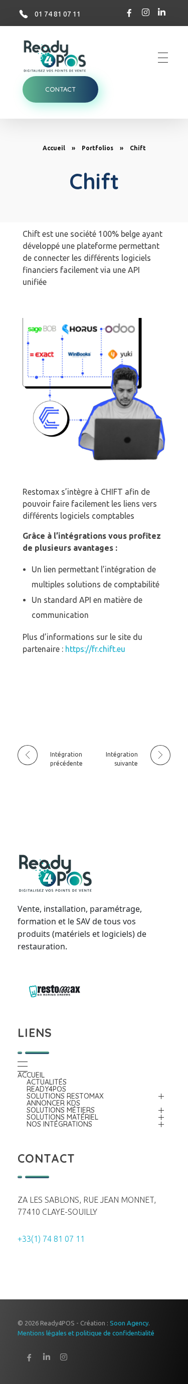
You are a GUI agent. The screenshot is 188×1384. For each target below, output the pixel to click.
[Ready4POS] (60, 56)
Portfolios (97, 148)
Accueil (54, 148)
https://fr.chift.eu (95, 648)
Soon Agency (129, 1322)
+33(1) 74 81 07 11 (51, 1238)
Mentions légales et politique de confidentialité (86, 1332)
